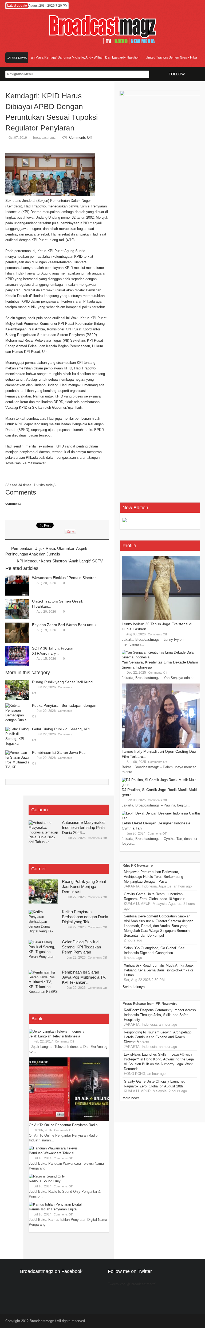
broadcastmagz (44, 138)
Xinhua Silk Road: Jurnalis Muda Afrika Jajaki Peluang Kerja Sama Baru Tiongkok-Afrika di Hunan (159, 970)
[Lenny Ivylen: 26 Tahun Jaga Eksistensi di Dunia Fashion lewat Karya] (162, 619)
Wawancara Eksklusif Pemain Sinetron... (66, 578)
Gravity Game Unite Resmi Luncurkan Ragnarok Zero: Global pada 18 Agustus (155, 896)
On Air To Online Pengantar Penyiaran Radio (63, 1125)
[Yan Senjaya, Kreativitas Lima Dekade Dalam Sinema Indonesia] (162, 657)
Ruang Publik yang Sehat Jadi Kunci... (64, 682)
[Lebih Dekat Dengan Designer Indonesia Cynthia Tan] (162, 818)
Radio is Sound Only (45, 1181)
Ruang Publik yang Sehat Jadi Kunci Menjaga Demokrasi (84, 886)
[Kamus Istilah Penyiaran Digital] (55, 1204)
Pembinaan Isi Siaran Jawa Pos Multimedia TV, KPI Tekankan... (84, 977)
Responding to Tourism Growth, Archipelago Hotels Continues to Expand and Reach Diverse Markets (157, 1037)
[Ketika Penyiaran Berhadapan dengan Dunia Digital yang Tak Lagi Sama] (17, 713)
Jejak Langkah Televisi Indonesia (54, 1036)
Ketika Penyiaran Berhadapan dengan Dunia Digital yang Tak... (85, 916)
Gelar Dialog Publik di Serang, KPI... (62, 729)
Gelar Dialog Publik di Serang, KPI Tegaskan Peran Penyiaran (81, 947)
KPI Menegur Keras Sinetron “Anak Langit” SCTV (60, 561)
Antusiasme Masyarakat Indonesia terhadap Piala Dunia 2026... (83, 827)
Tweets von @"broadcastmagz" (132, 1284)
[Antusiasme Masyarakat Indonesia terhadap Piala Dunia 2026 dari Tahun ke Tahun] (43, 832)
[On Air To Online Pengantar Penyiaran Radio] (69, 1120)
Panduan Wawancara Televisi (51, 1153)
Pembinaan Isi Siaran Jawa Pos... (60, 752)
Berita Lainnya (134, 987)
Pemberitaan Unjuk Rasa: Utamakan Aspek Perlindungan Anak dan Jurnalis (46, 551)
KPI (64, 138)
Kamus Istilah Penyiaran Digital (53, 1209)
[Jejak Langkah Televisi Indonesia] (56, 1031)
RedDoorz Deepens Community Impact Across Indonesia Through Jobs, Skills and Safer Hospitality (160, 1015)
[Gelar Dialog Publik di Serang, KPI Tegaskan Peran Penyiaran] (17, 737)
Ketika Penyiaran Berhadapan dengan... (66, 705)
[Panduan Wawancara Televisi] (53, 1148)
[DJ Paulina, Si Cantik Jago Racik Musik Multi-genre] (162, 785)
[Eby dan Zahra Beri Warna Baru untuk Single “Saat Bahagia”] (17, 633)
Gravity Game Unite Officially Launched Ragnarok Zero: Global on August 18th (154, 1083)
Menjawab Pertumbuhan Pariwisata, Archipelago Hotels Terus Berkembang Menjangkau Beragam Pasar (153, 876)
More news (131, 1098)
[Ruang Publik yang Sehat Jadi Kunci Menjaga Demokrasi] (17, 690)
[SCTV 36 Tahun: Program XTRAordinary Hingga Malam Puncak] (17, 656)
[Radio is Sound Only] (47, 1176)
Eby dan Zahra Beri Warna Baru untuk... (66, 625)
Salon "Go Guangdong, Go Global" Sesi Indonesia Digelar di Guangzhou (154, 950)
